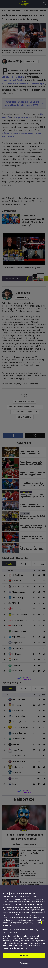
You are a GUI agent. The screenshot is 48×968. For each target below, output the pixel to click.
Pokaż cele (24, 963)
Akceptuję (24, 955)
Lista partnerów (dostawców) (15, 948)
